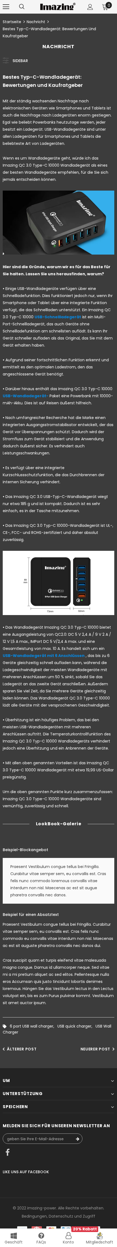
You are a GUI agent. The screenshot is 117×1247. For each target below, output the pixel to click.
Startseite (12, 22)
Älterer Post (21, 1049)
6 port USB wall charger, (33, 1026)
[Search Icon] (21, 7)
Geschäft (14, 1242)
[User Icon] (90, 7)
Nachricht (36, 22)
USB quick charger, (76, 1026)
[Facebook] (8, 1153)
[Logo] (57, 6)
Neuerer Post (95, 1049)
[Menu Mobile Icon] (6, 7)
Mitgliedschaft (99, 1242)
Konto (68, 1242)
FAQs (41, 1242)
